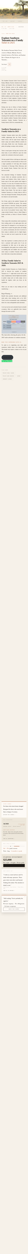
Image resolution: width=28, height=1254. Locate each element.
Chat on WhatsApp (7, 361)
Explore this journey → (9, 814)
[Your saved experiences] (21, 3)
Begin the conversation (14, 865)
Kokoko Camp (13, 212)
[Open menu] (24, 3)
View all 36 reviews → (9, 890)
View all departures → (9, 838)
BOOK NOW (7, 357)
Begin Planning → (7, 293)
